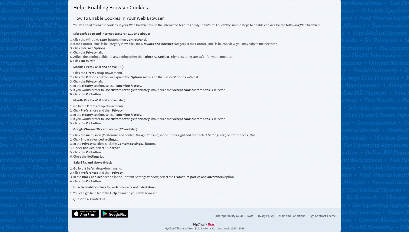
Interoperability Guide (229, 216)
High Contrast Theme (322, 216)
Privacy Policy (265, 216)
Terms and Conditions (291, 216)
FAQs (250, 216)
